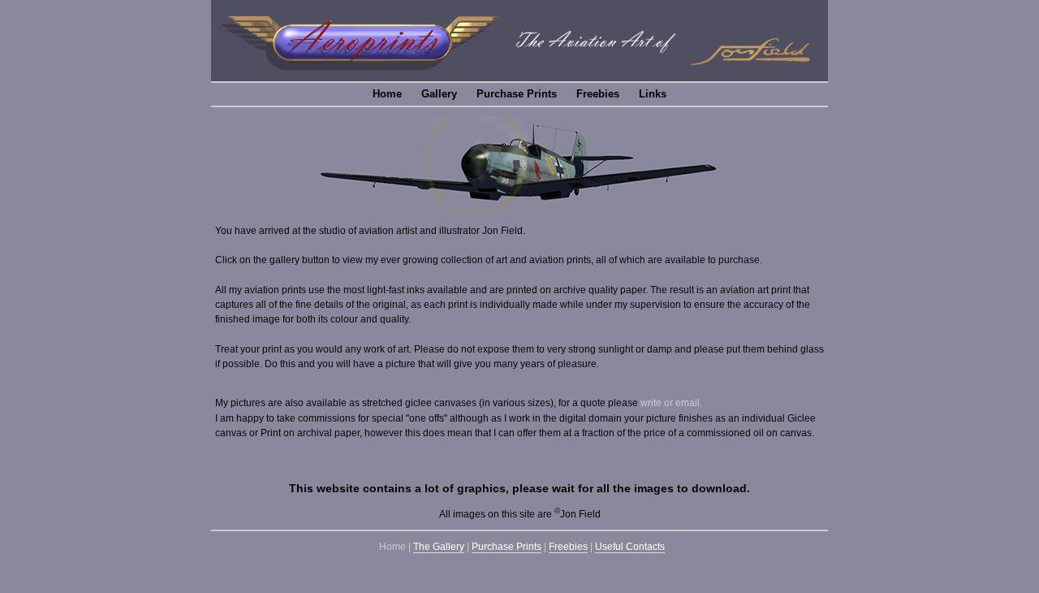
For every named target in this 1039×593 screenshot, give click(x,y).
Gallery (439, 94)
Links (652, 94)
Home (387, 94)
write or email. (671, 403)
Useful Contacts (630, 546)
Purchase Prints (516, 94)
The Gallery (438, 546)
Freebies (597, 94)
